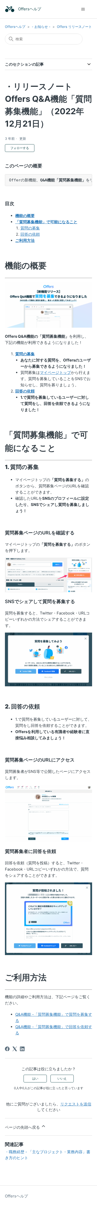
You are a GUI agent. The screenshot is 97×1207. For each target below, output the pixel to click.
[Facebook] (7, 1049)
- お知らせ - (41, 27)
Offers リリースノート (74, 27)
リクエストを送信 (75, 1104)
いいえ (62, 1078)
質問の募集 (30, 228)
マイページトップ (55, 372)
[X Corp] (14, 1049)
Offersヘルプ (15, 27)
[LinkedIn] (22, 1049)
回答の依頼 (30, 234)
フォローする (19, 148)
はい (35, 1078)
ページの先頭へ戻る (23, 1127)
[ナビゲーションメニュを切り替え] (83, 9)
